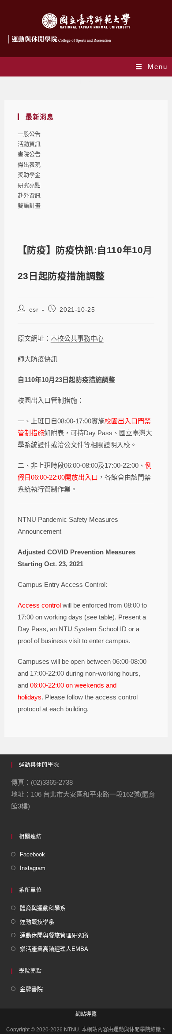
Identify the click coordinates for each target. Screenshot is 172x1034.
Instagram (32, 868)
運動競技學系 (37, 921)
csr (33, 309)
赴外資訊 (29, 195)
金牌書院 (31, 989)
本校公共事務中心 (77, 338)
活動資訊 (29, 144)
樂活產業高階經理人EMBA (54, 949)
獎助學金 (29, 174)
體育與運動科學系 (43, 908)
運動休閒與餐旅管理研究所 (54, 935)
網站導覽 (86, 1014)
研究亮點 (29, 185)
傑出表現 (29, 164)
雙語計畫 (29, 205)
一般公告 (29, 134)
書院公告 (29, 154)
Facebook (32, 854)
